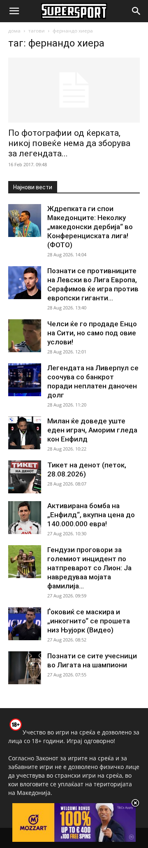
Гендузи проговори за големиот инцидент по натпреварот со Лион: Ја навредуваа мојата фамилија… (89, 568)
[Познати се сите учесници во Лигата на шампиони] (24, 667)
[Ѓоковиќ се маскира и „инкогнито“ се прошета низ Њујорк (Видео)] (24, 623)
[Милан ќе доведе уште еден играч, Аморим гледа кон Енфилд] (24, 432)
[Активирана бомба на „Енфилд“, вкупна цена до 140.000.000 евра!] (24, 517)
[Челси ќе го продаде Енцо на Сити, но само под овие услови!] (24, 335)
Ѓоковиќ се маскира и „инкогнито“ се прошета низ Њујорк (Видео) (88, 621)
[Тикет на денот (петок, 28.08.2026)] (24, 476)
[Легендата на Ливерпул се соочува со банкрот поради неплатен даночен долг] (24, 379)
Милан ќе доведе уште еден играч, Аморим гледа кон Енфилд (92, 430)
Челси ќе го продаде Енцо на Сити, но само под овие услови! (92, 333)
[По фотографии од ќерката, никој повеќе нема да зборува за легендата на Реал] (74, 90)
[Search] (136, 11)
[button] (14, 11)
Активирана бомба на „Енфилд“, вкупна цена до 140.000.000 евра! (91, 515)
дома (14, 30)
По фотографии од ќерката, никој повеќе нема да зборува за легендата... (69, 143)
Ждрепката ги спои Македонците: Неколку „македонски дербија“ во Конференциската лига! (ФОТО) (90, 226)
